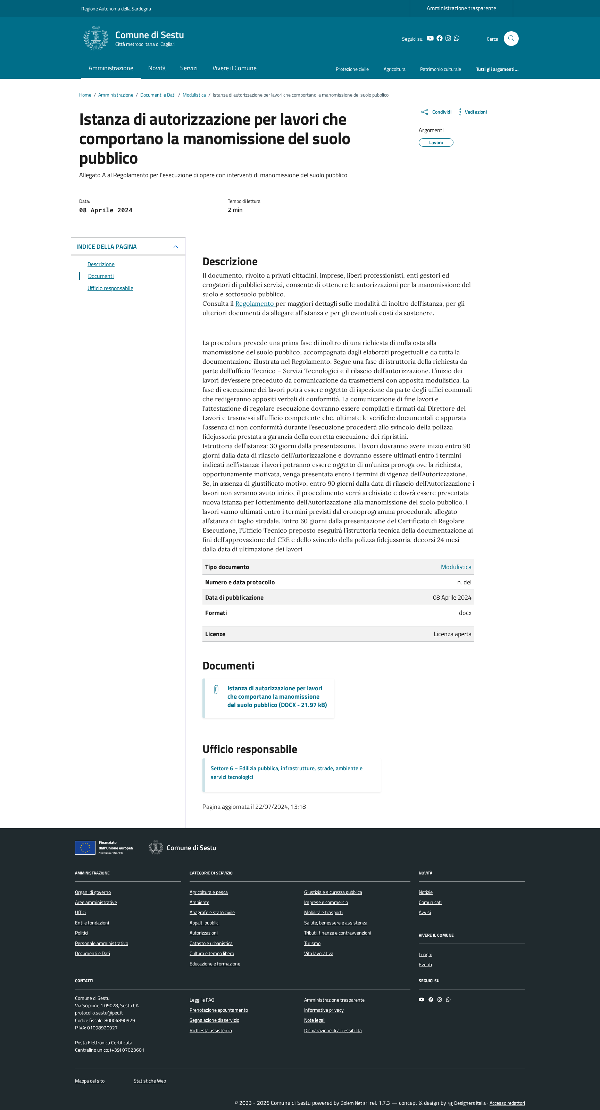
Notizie (426, 892)
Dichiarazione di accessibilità (333, 1030)
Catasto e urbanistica (211, 943)
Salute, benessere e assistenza (335, 923)
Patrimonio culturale (440, 69)
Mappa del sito (90, 1081)
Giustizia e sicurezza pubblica (333, 892)
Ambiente (199, 902)
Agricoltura (395, 69)
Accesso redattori (507, 1103)
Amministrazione (111, 68)
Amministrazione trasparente (461, 8)
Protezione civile (352, 69)
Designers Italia (469, 1103)
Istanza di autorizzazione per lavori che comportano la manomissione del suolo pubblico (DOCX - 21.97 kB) (277, 696)
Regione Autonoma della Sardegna (116, 8)
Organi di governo (93, 892)
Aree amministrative (96, 902)
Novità (157, 68)
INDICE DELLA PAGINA (106, 246)
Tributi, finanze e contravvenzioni (337, 933)
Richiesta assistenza (211, 1030)
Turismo (312, 943)
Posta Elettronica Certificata (103, 1042)
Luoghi (425, 954)
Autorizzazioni (204, 933)
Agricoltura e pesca (209, 892)
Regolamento (255, 303)
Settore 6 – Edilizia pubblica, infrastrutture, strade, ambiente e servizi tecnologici (286, 772)
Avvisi (425, 912)
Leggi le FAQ (202, 1000)
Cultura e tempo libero (212, 953)
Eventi (425, 964)
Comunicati (430, 902)
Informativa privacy (324, 1010)
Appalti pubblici (204, 923)
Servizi (189, 68)
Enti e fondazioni (92, 923)
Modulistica (456, 567)
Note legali (314, 1020)
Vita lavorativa (318, 953)
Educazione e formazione (215, 964)
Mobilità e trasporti (323, 912)
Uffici (80, 912)
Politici (81, 933)
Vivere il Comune (234, 68)
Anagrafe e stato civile (212, 912)
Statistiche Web (150, 1081)
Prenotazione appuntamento (219, 1010)
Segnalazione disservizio (214, 1020)
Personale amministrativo (101, 943)
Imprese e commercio (326, 902)
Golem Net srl (354, 1103)
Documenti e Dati (92, 953)
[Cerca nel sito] (511, 38)
